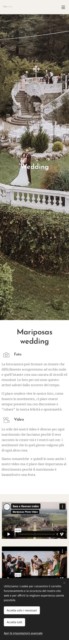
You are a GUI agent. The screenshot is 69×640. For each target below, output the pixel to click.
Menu (63, 7)
